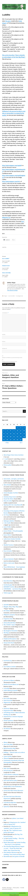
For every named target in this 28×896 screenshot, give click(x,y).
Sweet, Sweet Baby (6, 272)
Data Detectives (8, 581)
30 (20, 439)
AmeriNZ (6, 604)
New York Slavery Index (10, 780)
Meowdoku (7, 856)
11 (3, 433)
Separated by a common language (13, 716)
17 (24, 433)
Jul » (21, 442)
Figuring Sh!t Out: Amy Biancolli (13, 505)
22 (17, 436)
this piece (8, 21)
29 (17, 439)
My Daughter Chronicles (10, 630)
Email (4, 341)
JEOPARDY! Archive (9, 587)
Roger (5, 295)
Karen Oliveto (7, 535)
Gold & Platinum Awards (10, 690)
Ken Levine (7, 698)
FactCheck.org (8, 660)
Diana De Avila (8, 501)
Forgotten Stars (8, 618)
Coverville (6, 688)
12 (7, 433)
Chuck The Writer (9, 499)
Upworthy (6, 806)
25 (4, 439)
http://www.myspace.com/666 (11, 181)
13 (10, 433)
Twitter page (7, 593)
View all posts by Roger (12, 290)
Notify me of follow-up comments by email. (12, 357)
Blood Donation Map (9, 748)
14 (14, 433)
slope (5, 830)
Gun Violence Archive (10, 666)
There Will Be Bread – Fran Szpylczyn (14, 567)
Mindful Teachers (9, 545)
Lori (5, 838)
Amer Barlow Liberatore (10, 852)
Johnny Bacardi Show (10, 622)
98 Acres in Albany (9, 680)
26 (7, 439)
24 (24, 436)
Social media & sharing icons (10, 893)
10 (24, 430)
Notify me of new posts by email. (9, 361)
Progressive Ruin (8, 710)
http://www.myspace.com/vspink (11, 165)
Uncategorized (19, 295)
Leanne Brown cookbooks (11, 774)
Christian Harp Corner (10, 497)
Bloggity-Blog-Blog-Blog (11, 606)
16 (20, 433)
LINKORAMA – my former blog (12, 589)
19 (7, 436)
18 (3, 436)
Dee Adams (7, 610)
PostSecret (7, 708)
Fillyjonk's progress (9, 614)
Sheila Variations (8, 720)
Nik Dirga (6, 632)
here (22, 221)
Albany (6, 742)
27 (10, 439)
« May (7, 442)
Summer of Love (6, 265)
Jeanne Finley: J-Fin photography (13, 531)
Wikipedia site (6, 217)
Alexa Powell (7, 485)
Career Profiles (8, 756)
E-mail (6, 459)
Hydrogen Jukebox (9, 521)
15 (17, 433)
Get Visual (6, 515)
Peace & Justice (8, 551)
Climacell (6, 758)
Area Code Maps (8, 744)
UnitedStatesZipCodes (10, 802)
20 (10, 436)
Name (3, 334)
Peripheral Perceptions (10, 638)
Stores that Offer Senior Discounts (13, 790)
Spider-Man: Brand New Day (12, 850)
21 (14, 436)
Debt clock (7, 768)
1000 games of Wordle (18, 856)
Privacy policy (7, 465)
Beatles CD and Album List (11, 684)
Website (4, 348)
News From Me (8, 700)
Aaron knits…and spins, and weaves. (14, 479)
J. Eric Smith (7, 523)
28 (14, 439)
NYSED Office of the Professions (13, 786)
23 (20, 436)
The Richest (7, 728)
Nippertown (7, 702)
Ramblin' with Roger (7, 887)
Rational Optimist (9, 559)
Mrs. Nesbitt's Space (9, 624)
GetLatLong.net (8, 770)
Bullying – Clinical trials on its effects (14, 752)
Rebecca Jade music (9, 563)
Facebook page (8, 585)
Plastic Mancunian (9, 842)
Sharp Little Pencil (9, 642)
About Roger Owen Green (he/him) (13, 455)
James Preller (7, 527)
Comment (5, 313)
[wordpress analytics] (14, 867)
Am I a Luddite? (5, 258)
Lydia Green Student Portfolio (12, 539)
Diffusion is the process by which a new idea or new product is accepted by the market (13, 113)
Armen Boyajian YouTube (11, 493)
